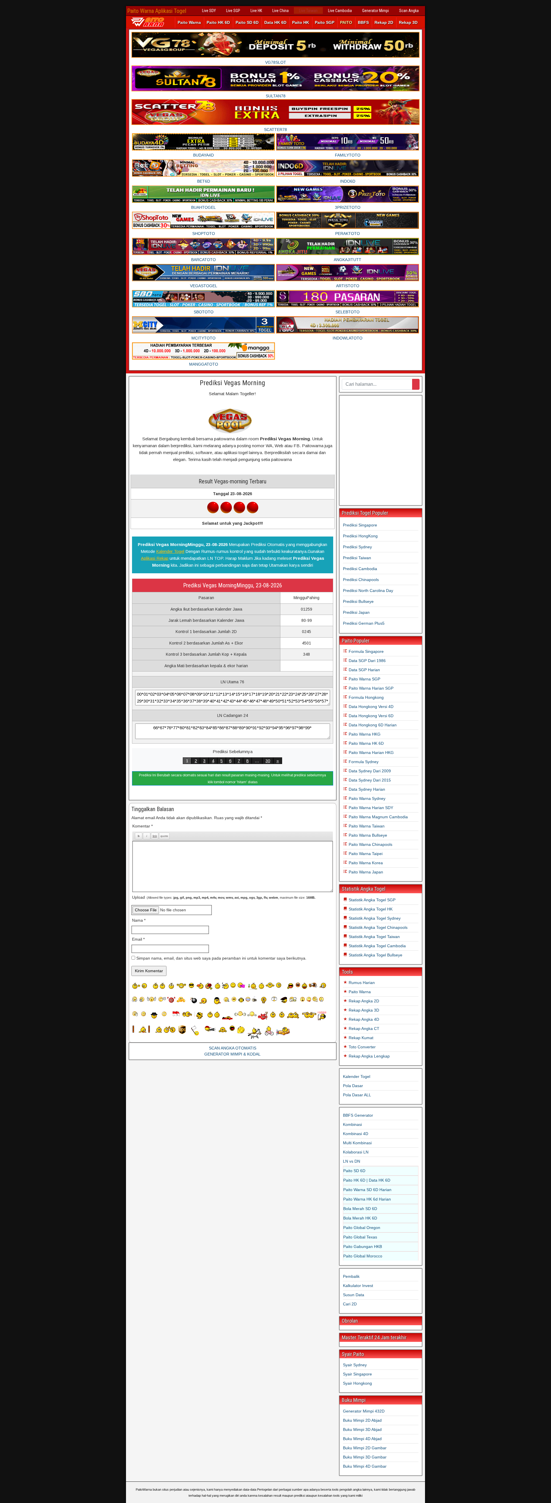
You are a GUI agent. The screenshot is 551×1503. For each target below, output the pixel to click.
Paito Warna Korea (365, 862)
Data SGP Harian (364, 669)
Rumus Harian (361, 982)
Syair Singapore (357, 1374)
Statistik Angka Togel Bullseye (375, 955)
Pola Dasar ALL (357, 1095)
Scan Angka (409, 10)
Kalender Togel (170, 551)
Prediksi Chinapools (361, 579)
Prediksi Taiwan (357, 557)
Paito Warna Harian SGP (370, 688)
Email (138, 939)
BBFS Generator (358, 1115)
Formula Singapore (366, 651)
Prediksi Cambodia (360, 568)
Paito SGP (324, 22)
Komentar (142, 826)
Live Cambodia (340, 10)
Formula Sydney (363, 761)
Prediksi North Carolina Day (368, 590)
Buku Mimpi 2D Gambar (365, 1448)
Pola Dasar (353, 1085)
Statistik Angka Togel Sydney (374, 918)
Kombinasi (352, 1124)
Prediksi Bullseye (358, 601)
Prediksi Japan (356, 612)
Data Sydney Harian (366, 789)
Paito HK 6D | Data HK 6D (366, 1180)
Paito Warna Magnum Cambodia (378, 817)
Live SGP (233, 10)
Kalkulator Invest (358, 1285)
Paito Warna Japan (365, 872)
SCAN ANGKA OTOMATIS (232, 1048)
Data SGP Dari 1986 (367, 660)
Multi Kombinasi (357, 1143)
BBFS (363, 22)
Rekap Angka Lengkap (369, 1056)
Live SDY (209, 10)
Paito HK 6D (218, 22)
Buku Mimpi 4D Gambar (365, 1466)
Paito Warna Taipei (365, 853)
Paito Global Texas (360, 1237)
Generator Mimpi (375, 10)
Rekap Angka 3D (363, 1010)
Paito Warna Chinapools (370, 844)
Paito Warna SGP (364, 679)
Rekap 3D (408, 22)
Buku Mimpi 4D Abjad (362, 1438)
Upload (223, 897)
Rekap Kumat (360, 1037)
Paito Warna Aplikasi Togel (156, 10)
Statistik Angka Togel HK (370, 909)
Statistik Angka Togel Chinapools (378, 927)
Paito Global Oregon (361, 1227)
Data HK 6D (275, 22)
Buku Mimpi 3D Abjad (362, 1429)
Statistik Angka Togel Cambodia (377, 946)
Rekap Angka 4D (363, 1019)
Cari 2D (350, 1304)
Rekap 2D (384, 22)
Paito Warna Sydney (366, 798)
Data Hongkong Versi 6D (370, 715)
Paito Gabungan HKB (362, 1246)
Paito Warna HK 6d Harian (367, 1199)
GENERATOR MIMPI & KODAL (232, 1054)
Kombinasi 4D (355, 1133)
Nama (138, 920)
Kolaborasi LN (355, 1152)
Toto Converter (362, 1047)
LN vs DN (351, 1161)
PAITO (346, 22)
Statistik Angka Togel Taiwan (374, 936)
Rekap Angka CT (363, 1028)
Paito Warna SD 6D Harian (367, 1189)
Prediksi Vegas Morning (232, 383)
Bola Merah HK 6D (360, 1218)
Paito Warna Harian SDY (370, 807)
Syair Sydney (355, 1365)
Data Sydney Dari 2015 (369, 780)
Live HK (256, 10)
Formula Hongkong (366, 697)
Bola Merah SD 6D (360, 1208)
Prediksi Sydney (357, 547)
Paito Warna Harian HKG (371, 752)
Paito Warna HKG (364, 734)
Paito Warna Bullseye (367, 835)
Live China (280, 10)
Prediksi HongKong (360, 536)
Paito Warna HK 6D (366, 743)
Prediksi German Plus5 (364, 623)
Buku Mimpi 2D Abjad (362, 1420)
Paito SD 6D (247, 22)
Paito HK (300, 22)
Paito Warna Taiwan (366, 826)
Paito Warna (189, 22)
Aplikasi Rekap (154, 558)
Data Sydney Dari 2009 (369, 771)
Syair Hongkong (357, 1383)
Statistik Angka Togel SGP (371, 900)
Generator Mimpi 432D (364, 1411)
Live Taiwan (308, 10)
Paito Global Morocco (362, 1256)
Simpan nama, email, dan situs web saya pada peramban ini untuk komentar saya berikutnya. (221, 958)
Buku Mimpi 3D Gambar (365, 1457)
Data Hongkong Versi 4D (370, 706)
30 (267, 760)
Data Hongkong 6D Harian (372, 725)
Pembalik (351, 1276)
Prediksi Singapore (360, 525)
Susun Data (353, 1294)
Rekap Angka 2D (363, 1001)
